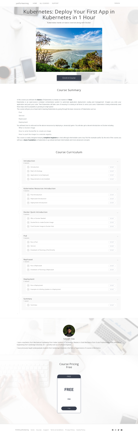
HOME (35, 3)
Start (112, 167)
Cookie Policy (80, 430)
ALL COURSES (44, 3)
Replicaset (28, 260)
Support (46, 430)
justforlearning (22, 3)
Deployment (29, 279)
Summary (28, 299)
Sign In (117, 3)
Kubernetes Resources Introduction (39, 189)
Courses (39, 430)
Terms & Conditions (57, 430)
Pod (25, 236)
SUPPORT (55, 3)
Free (69, 408)
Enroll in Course (69, 78)
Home (32, 430)
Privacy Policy (70, 430)
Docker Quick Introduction (35, 212)
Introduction (29, 161)
